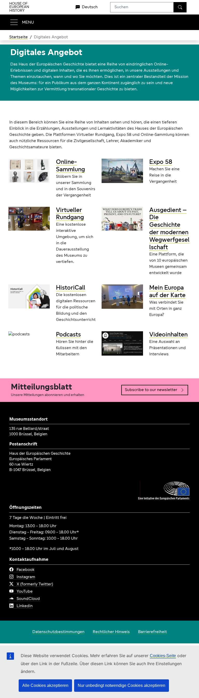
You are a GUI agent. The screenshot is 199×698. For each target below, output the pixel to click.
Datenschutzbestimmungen (58, 632)
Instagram (26, 577)
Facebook (25, 570)
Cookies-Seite (163, 655)
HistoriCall (70, 288)
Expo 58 (160, 162)
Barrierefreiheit (152, 632)
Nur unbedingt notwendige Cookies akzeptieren (121, 685)
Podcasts (68, 335)
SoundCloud (28, 599)
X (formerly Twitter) (35, 584)
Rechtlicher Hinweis (111, 632)
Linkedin (25, 606)
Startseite (18, 37)
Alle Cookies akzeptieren (45, 685)
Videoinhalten (168, 335)
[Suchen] (180, 7)
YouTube (25, 592)
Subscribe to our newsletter (151, 390)
